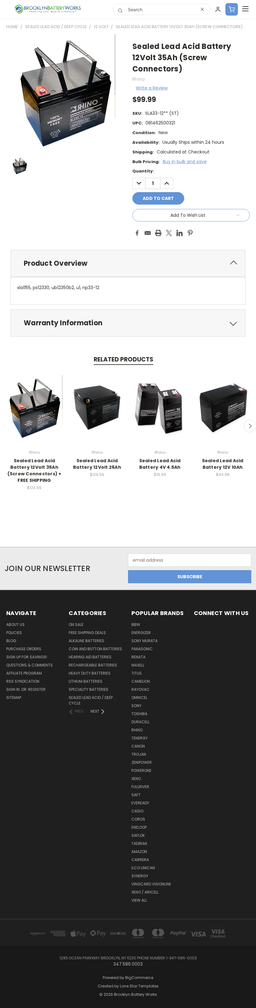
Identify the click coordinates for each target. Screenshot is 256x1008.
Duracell (140, 721)
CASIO (137, 811)
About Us (15, 624)
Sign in (13, 689)
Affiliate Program (24, 673)
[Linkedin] (179, 233)
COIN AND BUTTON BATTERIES (95, 649)
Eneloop (139, 827)
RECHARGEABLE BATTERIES (93, 665)
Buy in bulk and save (185, 161)
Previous (246, 988)
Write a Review (152, 88)
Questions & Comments (29, 665)
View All (139, 900)
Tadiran (139, 843)
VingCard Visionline (151, 884)
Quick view (34, 401)
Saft (135, 794)
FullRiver (140, 786)
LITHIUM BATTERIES (85, 681)
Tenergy (139, 738)
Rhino (137, 730)
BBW (135, 624)
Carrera (140, 859)
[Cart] (231, 9)
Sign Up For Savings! (26, 657)
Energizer (141, 632)
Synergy (139, 876)
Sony (136, 705)
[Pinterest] (190, 233)
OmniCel (139, 697)
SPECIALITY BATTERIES (88, 689)
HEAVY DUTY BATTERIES (90, 673)
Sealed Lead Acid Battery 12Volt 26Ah (97, 464)
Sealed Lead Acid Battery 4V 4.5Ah (160, 464)
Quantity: (143, 171)
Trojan (138, 754)
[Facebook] (137, 233)
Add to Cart (34, 412)
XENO (136, 778)
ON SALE (76, 624)
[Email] (148, 233)
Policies (14, 632)
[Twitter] (169, 233)
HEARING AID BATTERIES (90, 657)
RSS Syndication (22, 681)
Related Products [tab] (123, 359)
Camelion (140, 681)
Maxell (137, 665)
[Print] (158, 233)
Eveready (140, 803)
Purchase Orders (23, 649)
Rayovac (140, 689)
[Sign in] (218, 9)
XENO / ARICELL (145, 892)
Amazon (139, 851)
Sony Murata (144, 640)
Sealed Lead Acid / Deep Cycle (91, 700)
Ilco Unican (143, 867)
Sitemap (13, 697)
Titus (136, 673)
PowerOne (141, 770)
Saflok (138, 835)
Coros (138, 819)
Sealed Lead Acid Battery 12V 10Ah (223, 464)
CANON (138, 746)
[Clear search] (202, 9)
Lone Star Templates (139, 986)
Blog (11, 640)
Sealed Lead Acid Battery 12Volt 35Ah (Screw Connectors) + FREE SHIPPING (34, 470)
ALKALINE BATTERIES (86, 640)
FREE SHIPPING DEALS (87, 632)
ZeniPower (141, 762)
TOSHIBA (139, 713)
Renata (138, 657)
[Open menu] (245, 9)
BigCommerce (139, 977)
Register (37, 689)
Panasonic (142, 649)
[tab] (128, 263)
